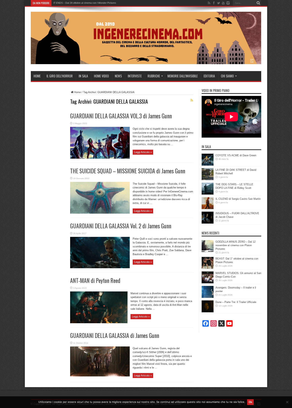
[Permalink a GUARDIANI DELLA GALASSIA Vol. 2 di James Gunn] (100, 267)
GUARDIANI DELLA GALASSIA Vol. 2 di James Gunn (120, 226)
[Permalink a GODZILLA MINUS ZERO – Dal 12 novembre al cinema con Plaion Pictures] (208, 251)
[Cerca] (258, 3)
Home (37, 76)
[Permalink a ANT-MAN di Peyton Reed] (99, 322)
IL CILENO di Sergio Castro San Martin (238, 198)
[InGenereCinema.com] (146, 61)
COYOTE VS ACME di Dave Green (236, 155)
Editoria (209, 76)
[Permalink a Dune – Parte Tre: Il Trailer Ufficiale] (208, 311)
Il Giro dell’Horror (59, 76)
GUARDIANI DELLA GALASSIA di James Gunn (114, 335)
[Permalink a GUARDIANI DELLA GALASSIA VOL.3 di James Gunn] (100, 157)
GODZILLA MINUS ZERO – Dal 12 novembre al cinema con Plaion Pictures (235, 245)
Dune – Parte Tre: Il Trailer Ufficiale (236, 302)
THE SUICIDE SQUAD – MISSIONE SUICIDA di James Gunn (127, 171)
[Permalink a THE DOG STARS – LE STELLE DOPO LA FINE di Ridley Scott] (208, 193)
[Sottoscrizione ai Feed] (191, 100)
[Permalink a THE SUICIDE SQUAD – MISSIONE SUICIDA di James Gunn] (100, 212)
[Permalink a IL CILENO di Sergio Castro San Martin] (208, 208)
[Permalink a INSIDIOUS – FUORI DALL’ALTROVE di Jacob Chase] (208, 222)
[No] (287, 402)
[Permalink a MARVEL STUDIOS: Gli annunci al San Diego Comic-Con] (208, 282)
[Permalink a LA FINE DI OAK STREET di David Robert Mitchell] (208, 179)
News (118, 76)
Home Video (101, 76)
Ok (250, 402)
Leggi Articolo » (143, 152)
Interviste (135, 76)
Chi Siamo (227, 76)
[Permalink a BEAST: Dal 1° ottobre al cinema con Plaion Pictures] (208, 267)
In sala (83, 76)
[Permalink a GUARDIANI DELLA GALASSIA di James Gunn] (100, 375)
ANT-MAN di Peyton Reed (95, 280)
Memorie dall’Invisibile (182, 76)
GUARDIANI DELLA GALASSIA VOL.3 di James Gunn (121, 116)
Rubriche (154, 76)
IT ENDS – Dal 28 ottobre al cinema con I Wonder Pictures (84, 3)
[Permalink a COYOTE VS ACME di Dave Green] (208, 164)
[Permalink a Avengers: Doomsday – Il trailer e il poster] (208, 296)
